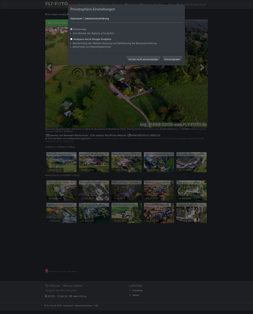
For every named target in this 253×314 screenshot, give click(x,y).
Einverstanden (172, 59)
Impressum (76, 18)
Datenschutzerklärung (97, 18)
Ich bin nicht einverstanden (143, 59)
